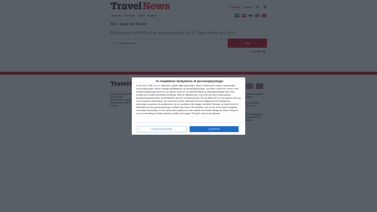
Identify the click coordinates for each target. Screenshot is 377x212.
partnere (157, 86)
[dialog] (188, 106)
